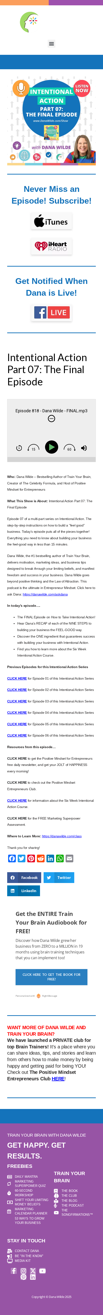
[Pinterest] (23, 1277)
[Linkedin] (33, 1277)
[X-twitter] (33, 1271)
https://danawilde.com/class (62, 836)
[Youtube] (43, 1271)
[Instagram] (23, 1271)
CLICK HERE (17, 758)
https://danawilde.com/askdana (45, 594)
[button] (52, 44)
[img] (51, 418)
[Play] (52, 447)
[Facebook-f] (14, 1271)
